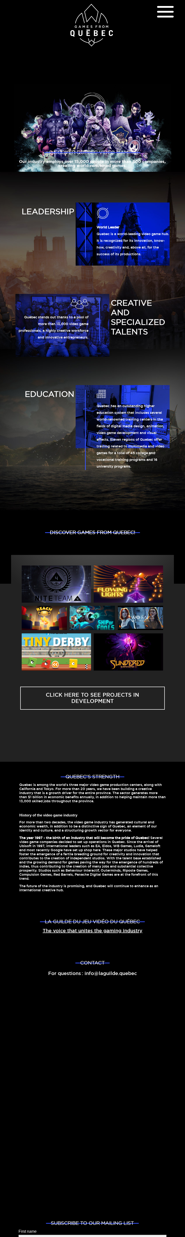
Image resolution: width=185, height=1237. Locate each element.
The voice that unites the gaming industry (92, 930)
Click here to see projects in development (92, 698)
